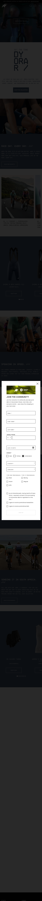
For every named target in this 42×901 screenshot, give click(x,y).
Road (10, 478)
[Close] (37, 384)
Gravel (10, 481)
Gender (9, 452)
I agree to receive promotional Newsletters (21, 502)
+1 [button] (7, 438)
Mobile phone (11, 434)
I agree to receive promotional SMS (19, 506)
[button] (21, 463)
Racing (26, 478)
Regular (26, 481)
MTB (10, 485)
